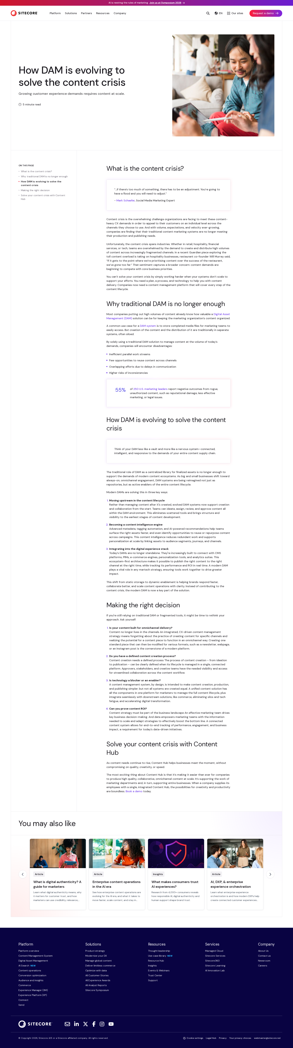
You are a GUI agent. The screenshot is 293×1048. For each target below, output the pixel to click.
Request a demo (263, 13)
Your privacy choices (240, 1038)
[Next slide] (270, 874)
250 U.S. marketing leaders (150, 389)
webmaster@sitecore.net (267, 1038)
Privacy (223, 1038)
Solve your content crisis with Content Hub (43, 197)
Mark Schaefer (125, 200)
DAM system (148, 326)
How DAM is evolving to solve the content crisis (41, 183)
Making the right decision (35, 190)
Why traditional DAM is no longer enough (44, 176)
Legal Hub (211, 1038)
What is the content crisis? (36, 171)
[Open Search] (208, 13)
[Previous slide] (23, 874)
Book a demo (134, 791)
